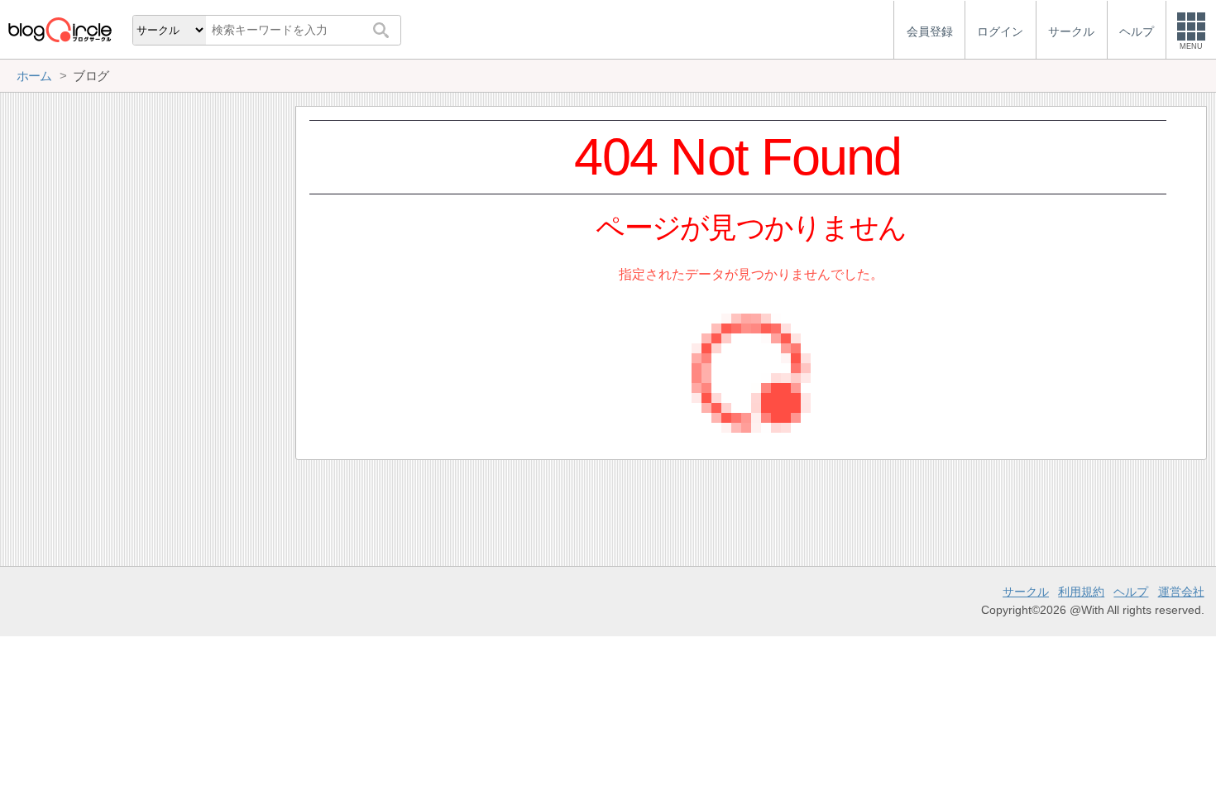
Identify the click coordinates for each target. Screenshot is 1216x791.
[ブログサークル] (59, 29)
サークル (1026, 591)
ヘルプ (1130, 591)
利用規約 (1081, 591)
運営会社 (1181, 591)
